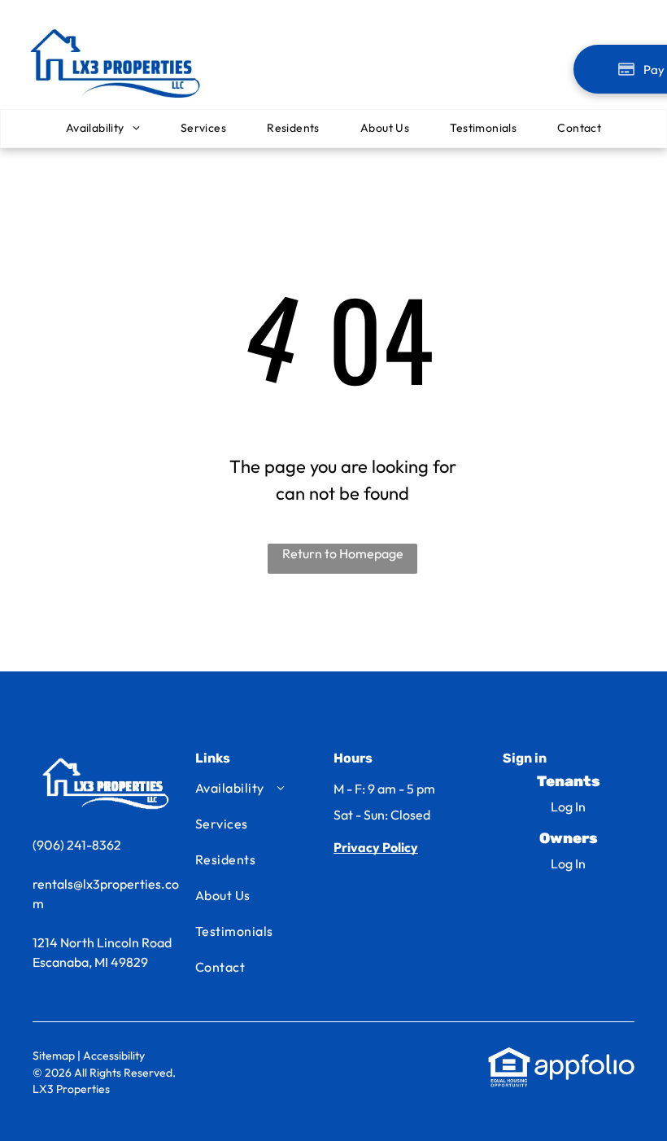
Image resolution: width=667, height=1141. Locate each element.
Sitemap (54, 1055)
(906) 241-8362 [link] (77, 845)
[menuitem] (103, 129)
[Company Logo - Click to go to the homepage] (118, 26)
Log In (568, 806)
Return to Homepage (342, 553)
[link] (376, 847)
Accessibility (114, 1055)
